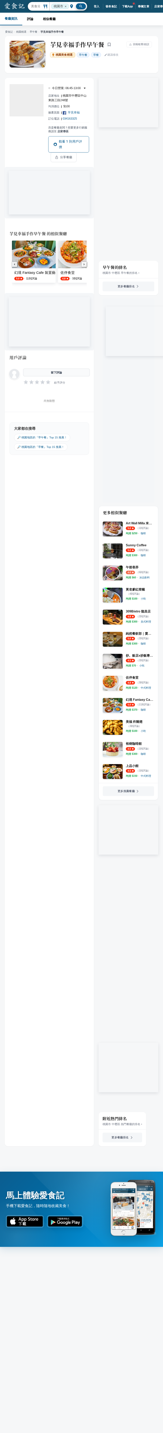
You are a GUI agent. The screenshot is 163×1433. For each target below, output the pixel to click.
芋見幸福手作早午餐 (77, 44)
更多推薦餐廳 (126, 791)
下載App (127, 6)
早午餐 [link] (83, 54)
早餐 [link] (96, 54)
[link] (143, 533)
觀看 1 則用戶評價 (70, 144)
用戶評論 (18, 357)
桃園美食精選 (64, 54)
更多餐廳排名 (126, 286)
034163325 (70, 118)
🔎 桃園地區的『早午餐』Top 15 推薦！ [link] (42, 437)
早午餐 (33, 31)
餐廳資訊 (11, 18)
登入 (97, 6)
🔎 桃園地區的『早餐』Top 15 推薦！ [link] (40, 446)
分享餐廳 (66, 157)
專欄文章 (143, 6)
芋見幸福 (74, 112)
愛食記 (9, 31)
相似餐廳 (49, 19)
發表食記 (111, 6)
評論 (30, 19)
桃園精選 (21, 31)
